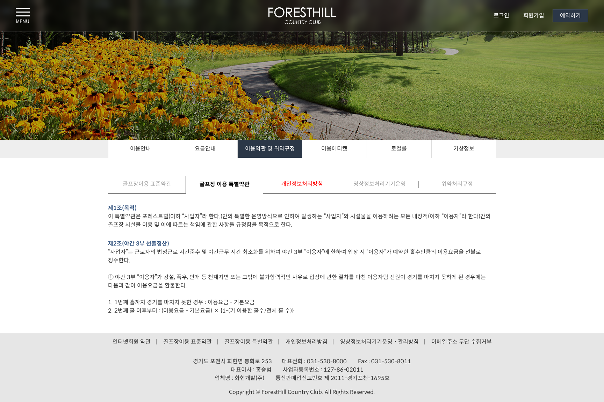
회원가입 (533, 15)
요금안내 (205, 148)
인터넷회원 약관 (132, 341)
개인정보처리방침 (307, 341)
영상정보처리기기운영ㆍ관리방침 (379, 341)
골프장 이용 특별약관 (225, 184)
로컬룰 (399, 148)
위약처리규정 (457, 184)
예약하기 (570, 15)
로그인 (501, 15)
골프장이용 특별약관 (248, 341)
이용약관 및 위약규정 (270, 148)
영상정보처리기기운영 (379, 184)
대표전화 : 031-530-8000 (315, 361)
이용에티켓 (334, 148)
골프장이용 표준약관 (147, 184)
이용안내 (140, 148)
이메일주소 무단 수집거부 (461, 341)
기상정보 (463, 148)
